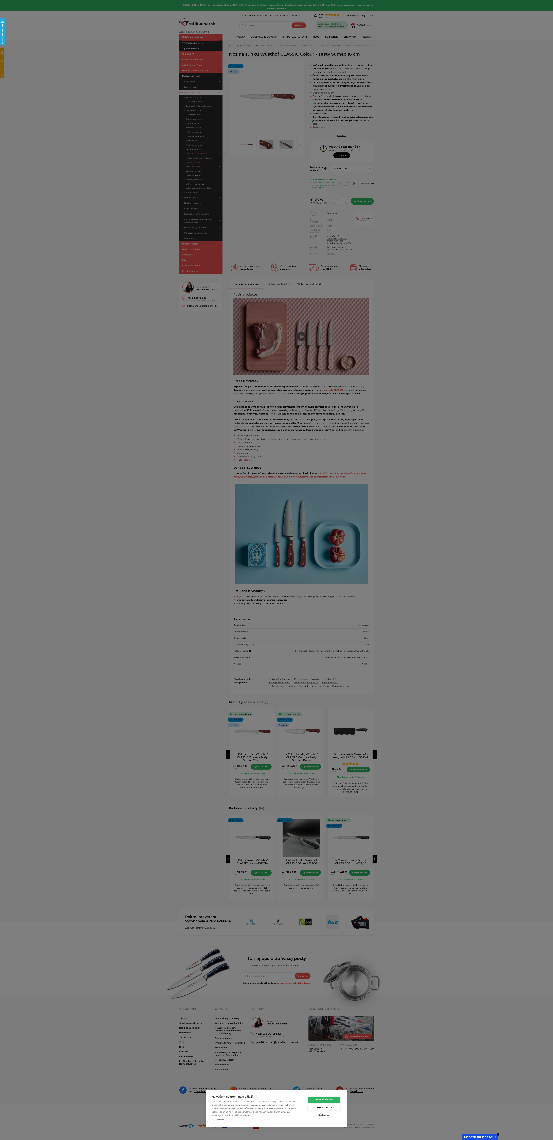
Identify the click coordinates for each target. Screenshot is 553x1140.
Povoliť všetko (324, 1100)
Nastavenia (324, 1115)
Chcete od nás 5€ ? (480, 1137)
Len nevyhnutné (324, 1107)
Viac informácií (218, 1120)
